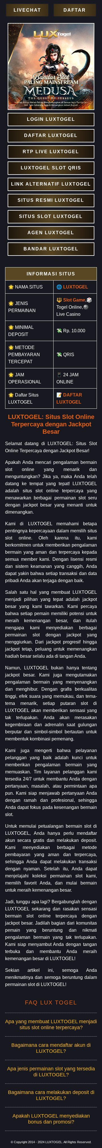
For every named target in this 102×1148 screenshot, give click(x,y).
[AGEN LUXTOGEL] (51, 233)
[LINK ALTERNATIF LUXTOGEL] (51, 184)
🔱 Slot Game (70, 300)
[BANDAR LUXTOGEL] (51, 249)
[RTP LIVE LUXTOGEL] (51, 152)
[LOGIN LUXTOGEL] (51, 119)
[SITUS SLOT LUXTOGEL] (51, 216)
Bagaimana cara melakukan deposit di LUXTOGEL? (51, 1095)
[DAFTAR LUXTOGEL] (51, 135)
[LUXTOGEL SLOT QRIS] (51, 168)
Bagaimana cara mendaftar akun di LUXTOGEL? (51, 1048)
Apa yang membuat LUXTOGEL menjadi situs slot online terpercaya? (51, 1024)
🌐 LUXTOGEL (72, 287)
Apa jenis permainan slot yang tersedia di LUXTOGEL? (51, 1072)
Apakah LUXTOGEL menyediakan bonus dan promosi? (51, 1119)
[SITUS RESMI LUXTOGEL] (51, 200)
